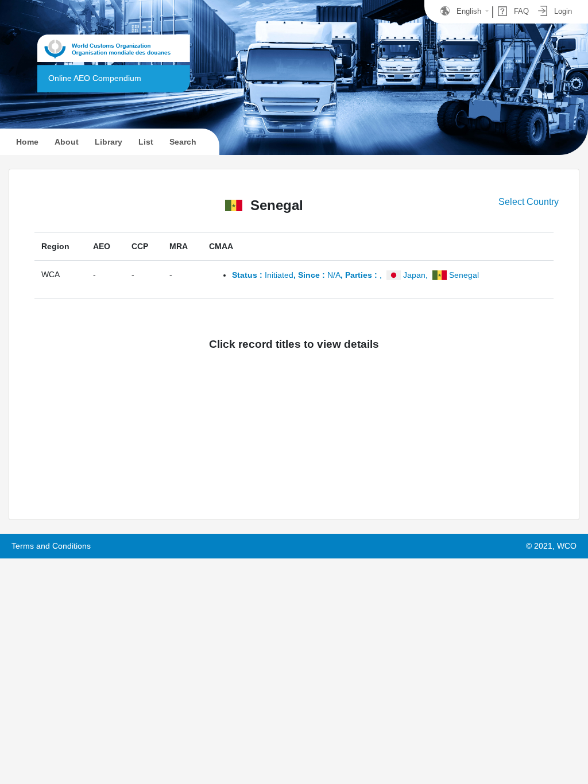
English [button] (468, 11)
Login (562, 11)
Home (33, 141)
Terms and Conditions (51, 545)
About (67, 141)
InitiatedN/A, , (355, 275)
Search (182, 141)
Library (108, 141)
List (145, 141)
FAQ (520, 11)
